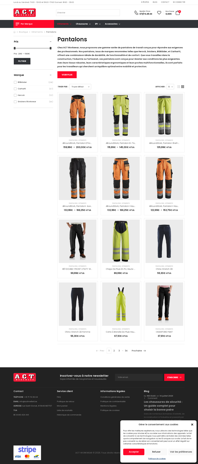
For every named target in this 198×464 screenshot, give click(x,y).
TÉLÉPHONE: (18, 397)
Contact (165, 2)
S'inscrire (172, 377)
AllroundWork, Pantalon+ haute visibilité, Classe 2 (173, 206)
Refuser (156, 451)
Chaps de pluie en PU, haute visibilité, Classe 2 (128, 269)
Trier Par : (63, 86)
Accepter (134, 451)
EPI (96, 23)
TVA (15, 410)
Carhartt (22, 88)
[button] (192, 424)
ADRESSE (17, 405)
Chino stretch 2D (164, 269)
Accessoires (111, 23)
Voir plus (67, 74)
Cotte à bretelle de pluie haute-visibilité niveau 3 (130, 331)
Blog (155, 2)
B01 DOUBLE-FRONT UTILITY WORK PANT (81, 269)
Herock (21, 95)
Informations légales (112, 391)
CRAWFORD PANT (164, 331)
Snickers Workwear (27, 101)
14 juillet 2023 (166, 395)
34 (126, 350)
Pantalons (73, 140)
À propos (145, 2)
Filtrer (22, 61)
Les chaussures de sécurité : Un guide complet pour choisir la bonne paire (163, 405)
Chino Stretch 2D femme (77, 331)
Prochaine (137, 350)
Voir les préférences (181, 451)
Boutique (23, 31)
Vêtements (63, 23)
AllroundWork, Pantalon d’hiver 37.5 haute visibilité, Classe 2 (91, 143)
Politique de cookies (157, 458)
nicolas (151, 395)
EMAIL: (16, 401)
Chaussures (82, 23)
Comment (151, 398)
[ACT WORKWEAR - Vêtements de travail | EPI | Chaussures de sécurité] (24, 12)
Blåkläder (22, 82)
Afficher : (160, 86)
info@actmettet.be (28, 401)
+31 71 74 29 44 (31, 397)
